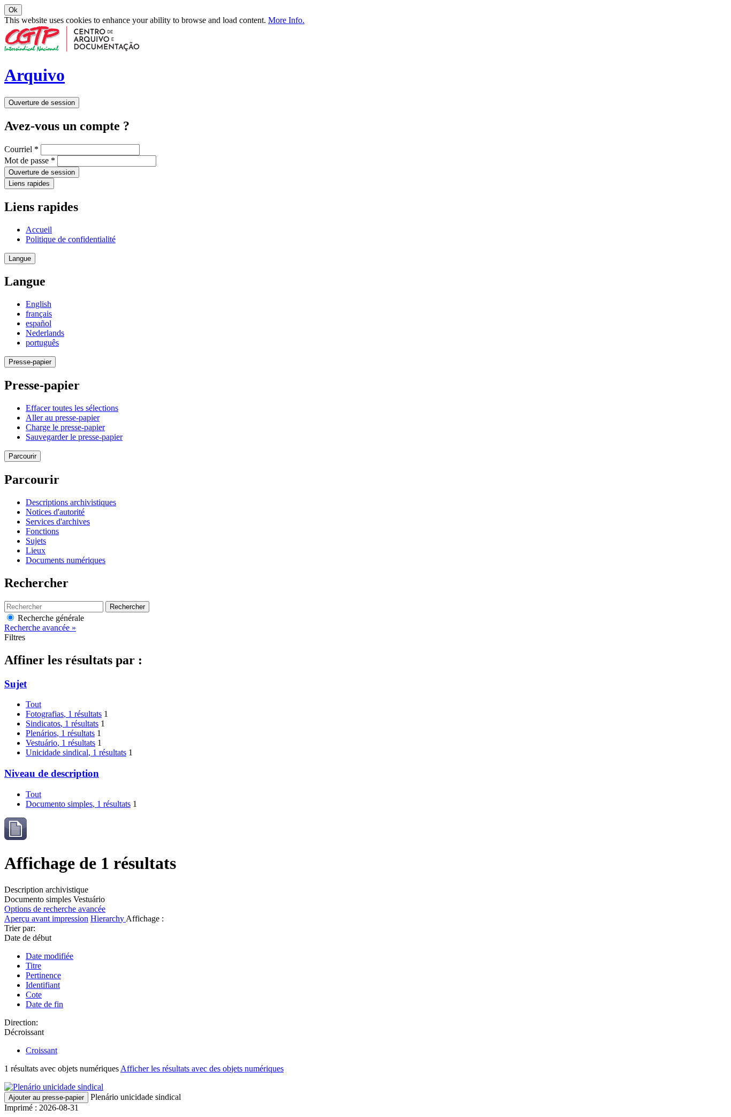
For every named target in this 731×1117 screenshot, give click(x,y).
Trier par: (19, 928)
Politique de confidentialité (71, 239)
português (42, 342)
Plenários (60, 733)
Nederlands (45, 333)
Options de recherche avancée (54, 908)
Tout (33, 704)
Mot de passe (29, 160)
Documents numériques (65, 560)
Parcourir (22, 456)
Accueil (39, 229)
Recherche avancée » (40, 627)
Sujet (15, 683)
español (38, 323)
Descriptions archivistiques (71, 502)
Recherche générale (50, 618)
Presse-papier (30, 362)
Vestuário (60, 742)
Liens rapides (29, 183)
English (38, 304)
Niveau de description (51, 773)
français (39, 313)
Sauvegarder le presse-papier (74, 436)
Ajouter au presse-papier (46, 1097)
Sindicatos (62, 723)
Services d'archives (58, 521)
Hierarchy (108, 918)
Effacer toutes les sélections (72, 408)
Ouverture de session (42, 103)
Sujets (36, 540)
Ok (13, 10)
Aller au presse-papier (63, 417)
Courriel (21, 149)
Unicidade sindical (76, 752)
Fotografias (64, 713)
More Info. (286, 20)
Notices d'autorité (55, 511)
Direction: (21, 1022)
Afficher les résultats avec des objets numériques (202, 1068)
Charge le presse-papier (65, 427)
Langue (20, 258)
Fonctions (42, 531)
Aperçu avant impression (46, 918)
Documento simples (78, 803)
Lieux (35, 550)
